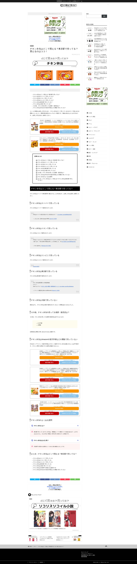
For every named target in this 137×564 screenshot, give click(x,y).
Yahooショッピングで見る (69, 131)
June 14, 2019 (53, 218)
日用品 (90, 159)
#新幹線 (53, 286)
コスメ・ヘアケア (92, 127)
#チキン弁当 (44, 286)
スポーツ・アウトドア (94, 131)
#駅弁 (49, 286)
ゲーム (90, 123)
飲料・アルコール (92, 163)
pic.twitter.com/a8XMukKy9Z (65, 214)
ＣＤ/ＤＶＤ (91, 167)
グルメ (32, 45)
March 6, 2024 (55, 290)
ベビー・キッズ (92, 141)
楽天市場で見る (49, 131)
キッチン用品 (91, 116)
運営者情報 (84, 556)
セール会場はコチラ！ (55, 39)
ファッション (91, 134)
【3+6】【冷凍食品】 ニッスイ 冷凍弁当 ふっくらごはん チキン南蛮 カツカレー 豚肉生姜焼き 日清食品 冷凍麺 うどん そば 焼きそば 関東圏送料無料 (59, 122)
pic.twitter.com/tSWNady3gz (69, 241)
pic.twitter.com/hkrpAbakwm (67, 286)
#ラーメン (57, 286)
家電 (89, 156)
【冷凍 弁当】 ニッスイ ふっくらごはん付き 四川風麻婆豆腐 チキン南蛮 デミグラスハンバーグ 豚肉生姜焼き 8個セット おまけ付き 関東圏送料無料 (59, 403)
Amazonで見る (59, 127)
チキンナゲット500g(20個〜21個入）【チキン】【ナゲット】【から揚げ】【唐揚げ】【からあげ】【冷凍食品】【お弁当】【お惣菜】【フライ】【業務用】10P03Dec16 (59, 139)
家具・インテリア (92, 152)
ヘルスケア (91, 138)
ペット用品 (91, 145)
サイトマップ (84, 552)
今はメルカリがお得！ (55, 38)
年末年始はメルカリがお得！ (55, 486)
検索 (87, 13)
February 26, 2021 (46, 245)
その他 (90, 113)
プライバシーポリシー (87, 553)
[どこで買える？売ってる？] (68, 7)
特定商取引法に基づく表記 (88, 555)
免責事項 (41, 562)
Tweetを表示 (36, 266)
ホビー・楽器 (91, 149)
